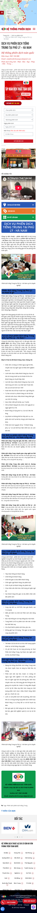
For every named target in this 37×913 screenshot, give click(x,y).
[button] (15, 837)
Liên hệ (19, 905)
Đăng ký (26, 905)
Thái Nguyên (30, 863)
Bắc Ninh (18, 858)
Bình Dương (29, 890)
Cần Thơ (18, 890)
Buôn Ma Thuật (7, 884)
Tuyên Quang (29, 868)
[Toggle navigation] (34, 28)
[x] (2, 13)
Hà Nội (7, 853)
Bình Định (29, 878)
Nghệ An (18, 873)
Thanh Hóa (6, 873)
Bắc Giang (18, 868)
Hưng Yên (18, 853)
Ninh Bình (18, 863)
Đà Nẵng (18, 878)
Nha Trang (18, 883)
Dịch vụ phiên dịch (17, 35)
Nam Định (7, 863)
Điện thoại (14, 130)
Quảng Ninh (7, 858)
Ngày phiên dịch (9, 123)
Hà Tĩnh (29, 873)
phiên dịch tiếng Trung (20, 805)
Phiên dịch (10, 805)
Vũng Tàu (7, 890)
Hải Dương (29, 858)
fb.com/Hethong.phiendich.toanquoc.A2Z (22, 895)
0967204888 (11, 902)
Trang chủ (6, 35)
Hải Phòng (29, 853)
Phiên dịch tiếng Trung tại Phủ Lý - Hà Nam (16, 296)
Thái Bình (7, 868)
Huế (7, 878)
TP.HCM (29, 883)
